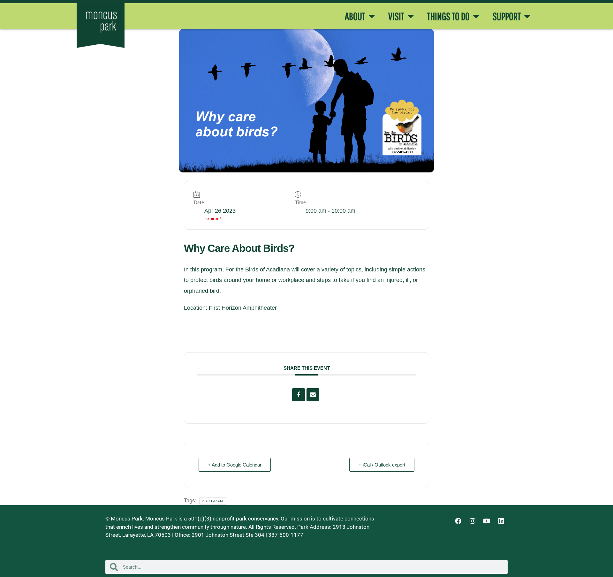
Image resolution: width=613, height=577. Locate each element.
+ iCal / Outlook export (382, 464)
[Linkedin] (501, 521)
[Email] (312, 394)
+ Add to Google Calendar (234, 464)
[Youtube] (487, 521)
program (212, 501)
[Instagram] (472, 521)
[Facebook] (458, 521)
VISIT (396, 16)
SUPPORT (507, 16)
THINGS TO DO (448, 16)
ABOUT (355, 16)
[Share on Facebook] (298, 394)
